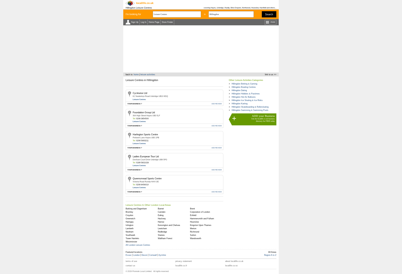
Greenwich (130, 218)
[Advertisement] (201, 49)
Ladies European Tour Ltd (146, 156)
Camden (161, 212)
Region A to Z (270, 255)
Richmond (194, 232)
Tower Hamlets (132, 238)
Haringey (130, 222)
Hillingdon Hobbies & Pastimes (246, 93)
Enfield (193, 215)
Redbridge (162, 232)
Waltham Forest (165, 238)
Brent (192, 208)
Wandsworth (195, 238)
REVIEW (217, 104)
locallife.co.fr (181, 265)
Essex (128, 255)
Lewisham (162, 228)
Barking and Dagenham (136, 208)
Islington (129, 225)
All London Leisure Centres (138, 245)
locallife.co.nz (231, 265)
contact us (130, 265)
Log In (143, 22)
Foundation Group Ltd (144, 112)
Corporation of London (200, 212)
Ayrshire (162, 255)
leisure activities (147, 74)
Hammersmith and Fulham (202, 218)
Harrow (161, 222)
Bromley (129, 212)
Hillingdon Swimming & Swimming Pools (250, 110)
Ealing (160, 215)
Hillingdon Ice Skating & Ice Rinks (247, 100)
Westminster (131, 241)
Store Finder (167, 22)
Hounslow (194, 222)
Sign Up (134, 22)
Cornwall (153, 255)
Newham (129, 232)
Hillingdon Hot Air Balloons (244, 97)
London (136, 255)
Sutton (193, 235)
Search (269, 14)
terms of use (131, 261)
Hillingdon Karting (239, 103)
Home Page (154, 22)
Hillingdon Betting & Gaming (244, 84)
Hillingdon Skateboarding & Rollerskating (250, 107)
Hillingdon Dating (239, 90)
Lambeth (129, 228)
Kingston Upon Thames (200, 225)
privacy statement (183, 261)
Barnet (161, 208)
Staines (161, 235)
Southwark (130, 235)
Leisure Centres (139, 99)
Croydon (129, 215)
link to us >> (270, 74)
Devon (144, 255)
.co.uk (144, 3)
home (136, 74)
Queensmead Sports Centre (147, 178)
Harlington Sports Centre (145, 134)
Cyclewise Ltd (140, 93)
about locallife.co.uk (234, 261)
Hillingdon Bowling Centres (244, 87)
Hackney (162, 218)
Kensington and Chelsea (169, 225)
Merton (193, 228)
